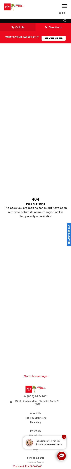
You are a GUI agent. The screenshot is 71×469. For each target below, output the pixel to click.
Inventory (35, 430)
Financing (35, 421)
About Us (35, 413)
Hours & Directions (35, 417)
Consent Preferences (27, 466)
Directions (55, 27)
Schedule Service (35, 461)
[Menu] (64, 6)
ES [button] (63, 13)
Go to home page (35, 376)
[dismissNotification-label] (64, 437)
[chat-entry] (61, 456)
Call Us (19, 27)
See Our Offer (53, 38)
